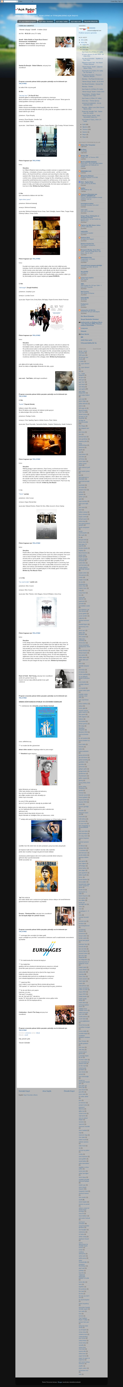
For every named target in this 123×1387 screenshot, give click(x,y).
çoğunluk (81, 618)
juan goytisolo (83, 872)
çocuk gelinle (83, 613)
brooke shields (83, 548)
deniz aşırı (82, 630)
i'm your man (83, 823)
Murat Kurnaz (83, 1025)
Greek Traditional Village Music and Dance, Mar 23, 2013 (91, 252)
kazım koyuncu (83, 896)
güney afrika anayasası (82, 787)
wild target (22, 287)
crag (80, 590)
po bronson (82, 1102)
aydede (81, 494)
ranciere (81, 1122)
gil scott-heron (83, 757)
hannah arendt (83, 795)
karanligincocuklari (87, 203)
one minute (82, 1072)
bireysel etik (82, 539)
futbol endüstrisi (83, 751)
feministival (82, 721)
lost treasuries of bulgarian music (84, 962)
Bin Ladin (81, 535)
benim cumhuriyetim (83, 532)
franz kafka (82, 744)
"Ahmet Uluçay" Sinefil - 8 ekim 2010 (93, 91)
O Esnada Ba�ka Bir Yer (89, 343)
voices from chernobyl (82, 1348)
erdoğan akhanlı (84, 684)
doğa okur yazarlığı (82, 639)
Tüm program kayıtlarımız (88, 245)
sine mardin (82, 1197)
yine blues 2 (84, 273)
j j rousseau (82, 850)
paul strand (82, 1089)
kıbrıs (80, 906)
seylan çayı (82, 1185)
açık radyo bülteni (84, 395)
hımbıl (81, 804)
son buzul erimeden (82, 1222)
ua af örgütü (82, 1329)
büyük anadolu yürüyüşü (83, 559)
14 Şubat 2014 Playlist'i (87, 239)
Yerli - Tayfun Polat (87, 182)
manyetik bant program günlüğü (91, 265)
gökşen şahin (83, 769)
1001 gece (82, 355)
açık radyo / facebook (46, 21)
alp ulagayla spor (84, 428)
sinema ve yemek (84, 1204)
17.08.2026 (84, 151)
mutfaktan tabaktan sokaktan (84, 1036)
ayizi (80, 499)
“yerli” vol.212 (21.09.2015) (88, 183)
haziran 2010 (83, 802)
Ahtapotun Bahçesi (87, 176)
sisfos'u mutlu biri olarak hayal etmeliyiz (84, 1209)
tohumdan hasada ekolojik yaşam (84, 1308)
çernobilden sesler (84, 606)
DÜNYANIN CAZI (86, 171)
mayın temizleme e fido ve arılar (84, 988)
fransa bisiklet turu (84, 740)
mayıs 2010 (82, 992)
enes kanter (82, 682)
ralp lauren (82, 1115)
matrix (81, 983)
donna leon (82, 643)
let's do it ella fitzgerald (83, 956)
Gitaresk (83, 331)
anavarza (92, 28)
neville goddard (83, 1043)
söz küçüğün (82, 1229)
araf (80, 452)
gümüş (81, 780)
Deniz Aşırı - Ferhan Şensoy (90, 101)
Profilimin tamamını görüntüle (88, 33)
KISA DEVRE (85, 298)
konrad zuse (82, 921)
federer (81, 719)
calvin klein (82, 563)
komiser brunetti (84, 917)
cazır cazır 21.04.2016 (87, 211)
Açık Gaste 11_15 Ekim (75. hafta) (92, 89)
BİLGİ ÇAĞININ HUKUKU (89, 162)
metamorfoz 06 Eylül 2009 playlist (90, 311)
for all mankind (83, 738)
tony (80, 1313)
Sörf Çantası (85, 291)
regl (80, 1132)
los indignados (83, 959)
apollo (80, 449)
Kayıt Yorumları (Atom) (30, 1095)
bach (80, 509)
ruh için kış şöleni (84, 1150)
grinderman (82, 773)
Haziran (85, 132)
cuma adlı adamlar (82, 598)
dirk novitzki (82, 636)
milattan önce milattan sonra (83, 1009)
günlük (81, 790)
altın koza (82, 432)
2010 (82, 42)
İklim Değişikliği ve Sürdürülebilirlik (84, 826)
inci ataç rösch (83, 836)
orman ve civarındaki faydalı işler (84, 1082)
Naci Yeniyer (82, 1041)
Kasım (84, 47)
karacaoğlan (82, 882)
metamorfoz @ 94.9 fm (88, 310)
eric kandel (82, 688)
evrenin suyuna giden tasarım (83, 711)
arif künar (82, 459)
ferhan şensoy (83, 723)
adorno (81, 406)
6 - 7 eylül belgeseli (82, 374)
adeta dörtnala (83, 403)
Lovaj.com (84, 328)
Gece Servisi (85, 334)
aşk (80, 475)
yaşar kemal (82, 1356)
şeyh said (82, 1268)
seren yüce (82, 1171)
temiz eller (82, 1282)
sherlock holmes (84, 1193)
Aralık (84, 44)
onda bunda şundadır (82, 1068)
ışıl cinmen (82, 821)
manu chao (82, 976)
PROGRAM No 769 (86, 189)
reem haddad (83, 1130)
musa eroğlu (82, 1031)
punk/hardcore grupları (87, 233)
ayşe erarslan (83, 501)
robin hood (82, 1145)
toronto (81, 1316)
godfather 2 (82, 762)
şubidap (81, 1270)
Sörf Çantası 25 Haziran (87, 293)
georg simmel (83, 755)
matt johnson (83, 985)
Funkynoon (84, 304)
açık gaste (82, 389)
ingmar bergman (84, 838)
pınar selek (82, 1094)
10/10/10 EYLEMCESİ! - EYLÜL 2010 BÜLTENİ (91, 104)
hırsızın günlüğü (84, 806)
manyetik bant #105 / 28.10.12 (89, 267)
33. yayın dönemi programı (27, 21)
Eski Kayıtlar (84, 279)
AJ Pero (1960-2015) (86, 227)
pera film (81, 1092)
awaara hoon (83, 489)
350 (80, 371)
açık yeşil (81, 399)
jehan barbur (83, 868)
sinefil (26, 1035)
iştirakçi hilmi (82, 848)
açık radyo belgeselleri (82, 392)
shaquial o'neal (83, 1191)
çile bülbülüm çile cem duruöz (84, 610)
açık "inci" (82, 382)
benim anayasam (84, 527)
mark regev (82, 981)
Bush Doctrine (83, 553)
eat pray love (23, 95)
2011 (82, 40)
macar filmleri (83, 969)
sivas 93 (81, 1213)
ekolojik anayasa (84, 666)
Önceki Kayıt (69, 1091)
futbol (80, 749)
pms (80, 1100)
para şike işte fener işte (83, 1086)
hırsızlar (81, 810)
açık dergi (82, 386)
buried (21, 404)
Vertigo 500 (84, 156)
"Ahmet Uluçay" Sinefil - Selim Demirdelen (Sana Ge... (91, 116)
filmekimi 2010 (83, 732)
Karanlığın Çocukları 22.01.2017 (90, 205)
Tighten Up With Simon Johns (91, 225)
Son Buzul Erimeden (87, 316)
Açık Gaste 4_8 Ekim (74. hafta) (91, 98)
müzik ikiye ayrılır (86, 340)
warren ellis (82, 1351)
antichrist (81, 447)
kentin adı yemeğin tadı (83, 903)
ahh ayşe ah (82, 408)
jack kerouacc (83, 852)
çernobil (81, 603)
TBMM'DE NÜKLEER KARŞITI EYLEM (84, 1276)
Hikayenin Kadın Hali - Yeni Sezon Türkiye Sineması (92, 63)
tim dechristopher (84, 1299)
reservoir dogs (83, 1135)
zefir (80, 1374)
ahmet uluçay (83, 414)
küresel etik (82, 946)
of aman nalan (83, 1059)
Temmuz (85, 129)
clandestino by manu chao (83, 585)
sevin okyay (82, 1177)
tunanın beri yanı (84, 1322)
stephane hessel (84, 1239)
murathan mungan (84, 1027)
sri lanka (81, 1234)
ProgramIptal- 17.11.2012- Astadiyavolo (88, 260)
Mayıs (84, 134)
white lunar (82, 1353)
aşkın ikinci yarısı (24, 199)
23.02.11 (83, 305)
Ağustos (85, 127)
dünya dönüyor (83, 650)
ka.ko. (80, 877)
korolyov (81, 923)
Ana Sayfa (47, 1091)
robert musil (82, 1139)
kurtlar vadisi (82, 938)
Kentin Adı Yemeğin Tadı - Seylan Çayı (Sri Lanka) (92, 112)
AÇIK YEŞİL (82, 401)
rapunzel (81, 1124)
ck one (81, 582)
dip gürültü (84, 271)
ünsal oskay (82, 1343)
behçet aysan (83, 519)
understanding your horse (83, 1337)
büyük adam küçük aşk (82, 555)
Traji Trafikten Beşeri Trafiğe (83, 1318)
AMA (82, 284)
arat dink (81, 456)
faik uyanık (82, 714)
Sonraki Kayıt (24, 1091)
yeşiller (81, 1366)
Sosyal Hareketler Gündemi (90, 319)
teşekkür (81, 1286)
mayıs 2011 (82, 994)
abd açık (81, 379)
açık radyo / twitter (62, 21)
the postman (82, 1289)
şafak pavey (82, 1258)
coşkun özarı (83, 588)
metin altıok (82, 1002)
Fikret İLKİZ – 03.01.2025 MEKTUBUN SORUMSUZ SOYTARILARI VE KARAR (91, 165)
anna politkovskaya (83, 444)
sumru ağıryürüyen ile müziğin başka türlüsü (83, 1245)
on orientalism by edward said (84, 1062)
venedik (81, 1345)
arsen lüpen (82, 461)
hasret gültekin (83, 797)
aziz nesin (82, 507)
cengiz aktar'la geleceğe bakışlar (84, 568)
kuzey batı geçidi (84, 940)
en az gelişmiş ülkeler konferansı (84, 677)
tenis (80, 1284)
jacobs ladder (83, 855)
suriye (80, 1249)
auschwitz (82, 485)
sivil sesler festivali (84, 1218)
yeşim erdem (83, 1368)
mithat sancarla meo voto (83, 1013)
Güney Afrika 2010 (84, 782)
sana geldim (82, 1159)
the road (81, 1291)
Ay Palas (83, 149)
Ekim (84, 49)
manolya (81, 974)
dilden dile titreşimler (82, 633)
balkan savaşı (83, 512)
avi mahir (81, 487)
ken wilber (82, 900)
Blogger (60, 1382)
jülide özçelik (82, 875)
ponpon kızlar (83, 1105)
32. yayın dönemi (84, 363)
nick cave (81, 1047)
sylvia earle (82, 1256)
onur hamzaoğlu (84, 1076)
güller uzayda (83, 778)
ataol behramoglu (84, 481)
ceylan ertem (83, 573)
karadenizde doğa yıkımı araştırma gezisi (84, 885)
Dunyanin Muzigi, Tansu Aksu (90, 250)
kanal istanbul (83, 879)
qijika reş (81, 1111)
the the (81, 1293)
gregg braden (83, 771)
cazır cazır (84, 210)
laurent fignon (83, 951)
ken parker (82, 898)
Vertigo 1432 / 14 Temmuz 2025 (89, 157)
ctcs (80, 595)
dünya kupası (83, 653)
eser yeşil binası (84, 700)
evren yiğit (82, 708)
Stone (21, 494)
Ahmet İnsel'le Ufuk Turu (83, 411)
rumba (81, 1154)
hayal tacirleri (83, 799)
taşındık (81, 1273)
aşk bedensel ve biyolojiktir (84, 478)
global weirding (83, 760)
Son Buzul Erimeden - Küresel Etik (92, 84)
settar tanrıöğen (84, 1173)
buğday (81, 550)
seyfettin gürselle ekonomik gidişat (84, 1180)
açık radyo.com (76, 21)
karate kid (82, 889)
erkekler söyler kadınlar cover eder (83, 696)
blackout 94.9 (85, 237)
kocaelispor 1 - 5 (84, 911)
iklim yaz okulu (83, 831)
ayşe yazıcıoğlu (83, 503)
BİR (82, 337)
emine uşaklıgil (83, 674)
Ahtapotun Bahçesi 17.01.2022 (89, 177)
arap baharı (82, 454)
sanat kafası (82, 1161)
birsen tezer (82, 542)
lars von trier (82, 949)
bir (79, 537)
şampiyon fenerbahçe (82, 1265)
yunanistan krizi (83, 1370)
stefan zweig (82, 1236)
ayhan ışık (82, 496)
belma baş (82, 521)
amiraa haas (82, 436)
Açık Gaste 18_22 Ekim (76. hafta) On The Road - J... (92, 71)
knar (80, 909)
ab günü (81, 377)
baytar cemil (82, 516)
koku (80, 915)
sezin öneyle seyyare (82, 1188)
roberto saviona (83, 1142)
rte (79, 1148)
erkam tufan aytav (84, 690)
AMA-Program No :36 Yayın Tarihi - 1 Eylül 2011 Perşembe (91, 286)
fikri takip (81, 726)
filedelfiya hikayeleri (82, 728)
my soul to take (24, 582)
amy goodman (83, 439)
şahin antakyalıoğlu (83, 1261)
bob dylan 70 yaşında (83, 545)
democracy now (83, 626)
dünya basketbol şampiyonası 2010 (84, 645)
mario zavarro (83, 978)
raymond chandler (84, 1126)
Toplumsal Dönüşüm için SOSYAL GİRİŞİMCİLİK (89, 195)
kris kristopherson (84, 925)
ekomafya (82, 669)
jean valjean (82, 863)
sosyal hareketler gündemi (84, 1226)
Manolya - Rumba (87, 86)
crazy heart (82, 593)
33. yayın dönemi (84, 367)
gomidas (81, 764)
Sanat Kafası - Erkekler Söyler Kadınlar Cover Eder (91, 94)
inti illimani (82, 846)
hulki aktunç (82, 819)
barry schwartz (83, 514)
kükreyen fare (83, 944)
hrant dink (82, 816)
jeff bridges (82, 866)
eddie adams (83, 657)
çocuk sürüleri (83, 616)
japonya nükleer (84, 857)
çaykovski (82, 601)
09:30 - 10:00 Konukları (83, 352)
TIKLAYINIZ (23, 83)
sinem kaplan (83, 1202)
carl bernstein (83, 565)
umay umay (82, 1332)
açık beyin (82, 384)
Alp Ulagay (82, 426)
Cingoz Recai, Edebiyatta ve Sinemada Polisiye (90, 216)
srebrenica (82, 1232)
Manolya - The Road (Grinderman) (92, 79)
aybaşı (81, 492)
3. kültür (81, 361)
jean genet (82, 861)
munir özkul (82, 1018)
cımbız (81, 577)
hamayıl (81, 792)
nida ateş (81, 1049)
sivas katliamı (83, 1216)
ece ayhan (82, 655)
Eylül (84, 124)
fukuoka (81, 746)
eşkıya (81, 706)
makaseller (84, 231)
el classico (82, 672)
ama (80, 434)
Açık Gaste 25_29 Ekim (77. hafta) (92, 52)
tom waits (82, 1311)
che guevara (82, 575)
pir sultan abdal (83, 1096)
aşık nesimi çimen (84, 471)
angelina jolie (83, 441)
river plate (82, 1137)
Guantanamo (83, 776)
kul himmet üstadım (82, 930)
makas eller (82, 972)
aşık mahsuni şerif (84, 467)
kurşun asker (83, 936)
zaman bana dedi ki (87, 277)
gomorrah (82, 766)
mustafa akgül (83, 1033)
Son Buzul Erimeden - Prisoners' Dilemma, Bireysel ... (92, 75)
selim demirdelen (84, 1163)
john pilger (82, 870)
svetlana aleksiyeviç (82, 1252)
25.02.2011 (84, 299)
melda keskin (83, 996)
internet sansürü (84, 842)
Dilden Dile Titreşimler (88, 145)
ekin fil (81, 663)
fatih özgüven (83, 716)
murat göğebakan (84, 1021)
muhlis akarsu (83, 1016)
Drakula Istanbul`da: (87, 243)
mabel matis (82, 967)
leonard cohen (83, 953)
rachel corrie (82, 1113)
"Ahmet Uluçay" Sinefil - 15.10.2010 (93, 81)
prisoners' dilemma (82, 1108)
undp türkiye (82, 1340)
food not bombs (83, 734)
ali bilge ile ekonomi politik (83, 421)
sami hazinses (83, 1156)
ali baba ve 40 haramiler (83, 417)
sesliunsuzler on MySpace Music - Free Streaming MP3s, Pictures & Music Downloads (91, 324)
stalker (83, 188)
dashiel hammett (84, 620)
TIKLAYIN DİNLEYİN (90, 21)
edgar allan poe (83, 659)
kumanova (82, 933)
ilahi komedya (83, 833)
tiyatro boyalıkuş (84, 1303)
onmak (81, 1074)
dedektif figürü (83, 624)
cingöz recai (82, 579)
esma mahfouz (83, 703)
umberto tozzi (83, 1334)
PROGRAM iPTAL (86, 257)
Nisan (84, 137)
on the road (82, 1065)
